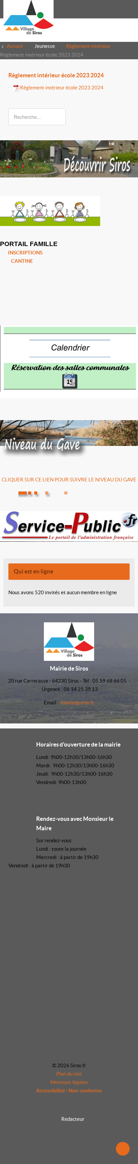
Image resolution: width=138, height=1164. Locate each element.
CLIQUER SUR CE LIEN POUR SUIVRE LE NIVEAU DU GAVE (69, 479)
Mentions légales (69, 1082)
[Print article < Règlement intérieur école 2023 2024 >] (120, 87)
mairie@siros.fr (77, 702)
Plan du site (69, 1074)
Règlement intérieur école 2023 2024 (56, 75)
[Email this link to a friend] (128, 87)
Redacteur (72, 1119)
